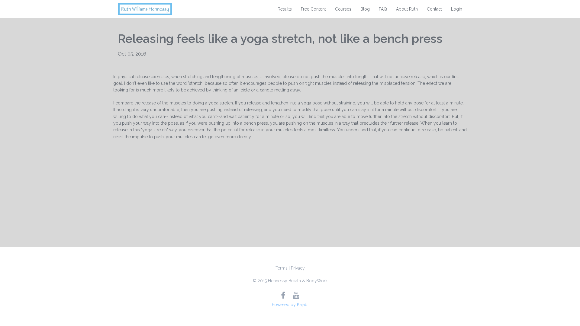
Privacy (298, 268)
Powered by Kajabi (290, 304)
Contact (434, 9)
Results (285, 9)
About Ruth (407, 9)
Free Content (313, 9)
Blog (365, 9)
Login (456, 9)
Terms (282, 268)
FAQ (383, 9)
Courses (343, 9)
